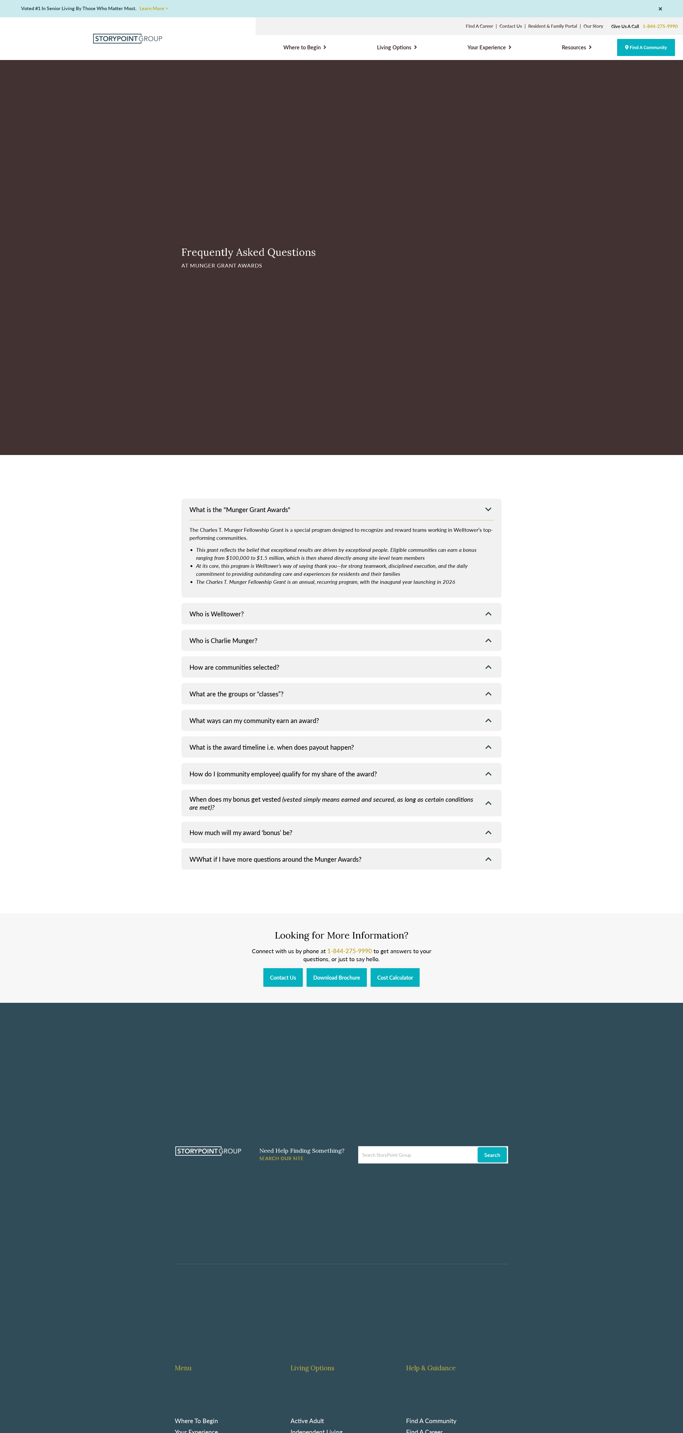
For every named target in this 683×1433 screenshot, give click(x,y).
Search (492, 1155)
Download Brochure (336, 977)
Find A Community (648, 47)
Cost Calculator (395, 977)
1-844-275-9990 (660, 26)
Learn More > (154, 8)
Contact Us (283, 977)
